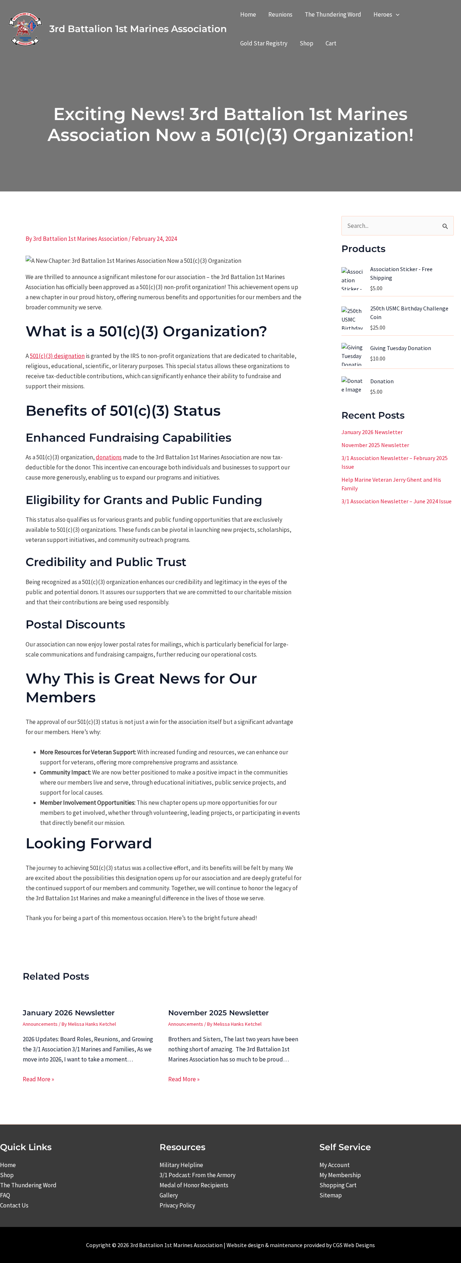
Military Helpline (181, 1165)
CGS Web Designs (354, 1245)
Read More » (38, 1079)
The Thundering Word (28, 1185)
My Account (334, 1165)
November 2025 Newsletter (218, 1012)
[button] (395, 14)
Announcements (40, 1024)
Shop (7, 1175)
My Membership (340, 1175)
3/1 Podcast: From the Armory (198, 1175)
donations (109, 457)
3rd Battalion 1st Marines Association (138, 29)
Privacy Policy (177, 1205)
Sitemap (330, 1195)
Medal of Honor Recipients (194, 1185)
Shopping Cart (338, 1185)
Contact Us (14, 1205)
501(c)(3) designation (57, 356)
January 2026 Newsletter (69, 1012)
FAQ (5, 1195)
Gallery (169, 1195)
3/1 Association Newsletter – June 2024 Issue (396, 501)
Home (8, 1165)
